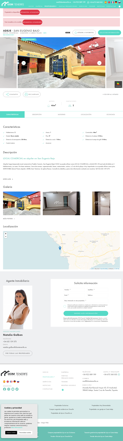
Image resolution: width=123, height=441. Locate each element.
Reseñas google (69, 385)
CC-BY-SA (116, 268)
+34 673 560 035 (110, 374)
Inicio (31, 6)
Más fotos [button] (8, 219)
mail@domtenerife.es (63, 2)
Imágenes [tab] (61, 114)
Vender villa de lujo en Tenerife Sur (61, 436)
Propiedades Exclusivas (61, 405)
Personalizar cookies (25, 432)
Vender (92, 6)
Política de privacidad (76, 306)
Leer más (7, 179)
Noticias (101, 6)
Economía (111, 114)
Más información (16, 427)
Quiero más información (86, 313)
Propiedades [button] (50, 6)
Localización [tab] (86, 114)
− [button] (5, 236)
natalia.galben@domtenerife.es (15, 347)
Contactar (111, 6)
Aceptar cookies (11, 432)
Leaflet (92, 268)
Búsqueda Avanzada (29, 12)
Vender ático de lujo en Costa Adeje (101, 436)
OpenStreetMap (104, 268)
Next (99, 63)
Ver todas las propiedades (17, 353)
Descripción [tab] (37, 114)
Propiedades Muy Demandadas (101, 405)
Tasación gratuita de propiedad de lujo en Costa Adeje (101, 433)
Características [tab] (12, 114)
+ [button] (5, 233)
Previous (24, 63)
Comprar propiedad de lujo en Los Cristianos (61, 433)
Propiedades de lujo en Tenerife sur (61, 413)
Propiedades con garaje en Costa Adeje (101, 409)
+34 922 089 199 (79, 2)
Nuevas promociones (68, 6)
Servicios (83, 6)
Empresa (39, 6)
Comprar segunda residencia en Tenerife (61, 409)
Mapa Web (45, 423)
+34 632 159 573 (10, 341)
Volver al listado (111, 94)
